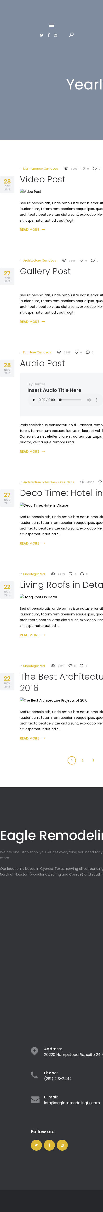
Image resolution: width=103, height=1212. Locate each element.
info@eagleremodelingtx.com (72, 1103)
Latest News (50, 482)
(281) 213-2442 (58, 1078)
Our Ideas (51, 169)
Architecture (32, 260)
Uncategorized (34, 574)
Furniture (29, 352)
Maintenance (33, 169)
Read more (29, 229)
